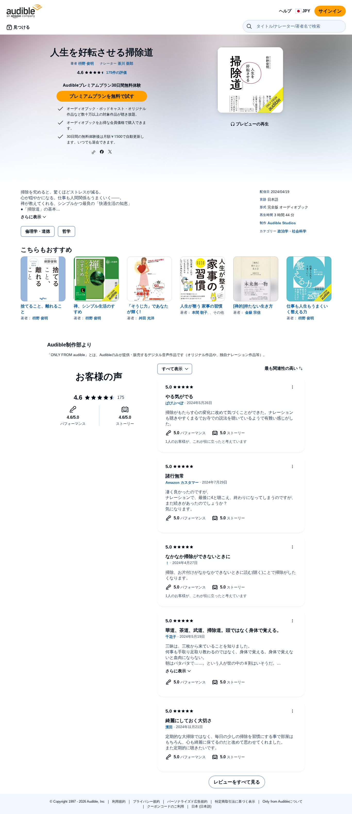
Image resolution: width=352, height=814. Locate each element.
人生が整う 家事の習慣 (201, 306)
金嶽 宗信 (253, 312)
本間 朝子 (199, 312)
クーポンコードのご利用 (166, 806)
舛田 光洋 (146, 318)
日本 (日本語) (201, 806)
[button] (93, 152)
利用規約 (119, 801)
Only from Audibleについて (283, 801)
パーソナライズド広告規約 (187, 801)
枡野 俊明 (40, 318)
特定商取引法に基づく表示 (235, 801)
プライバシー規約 (147, 801)
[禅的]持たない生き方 (253, 306)
